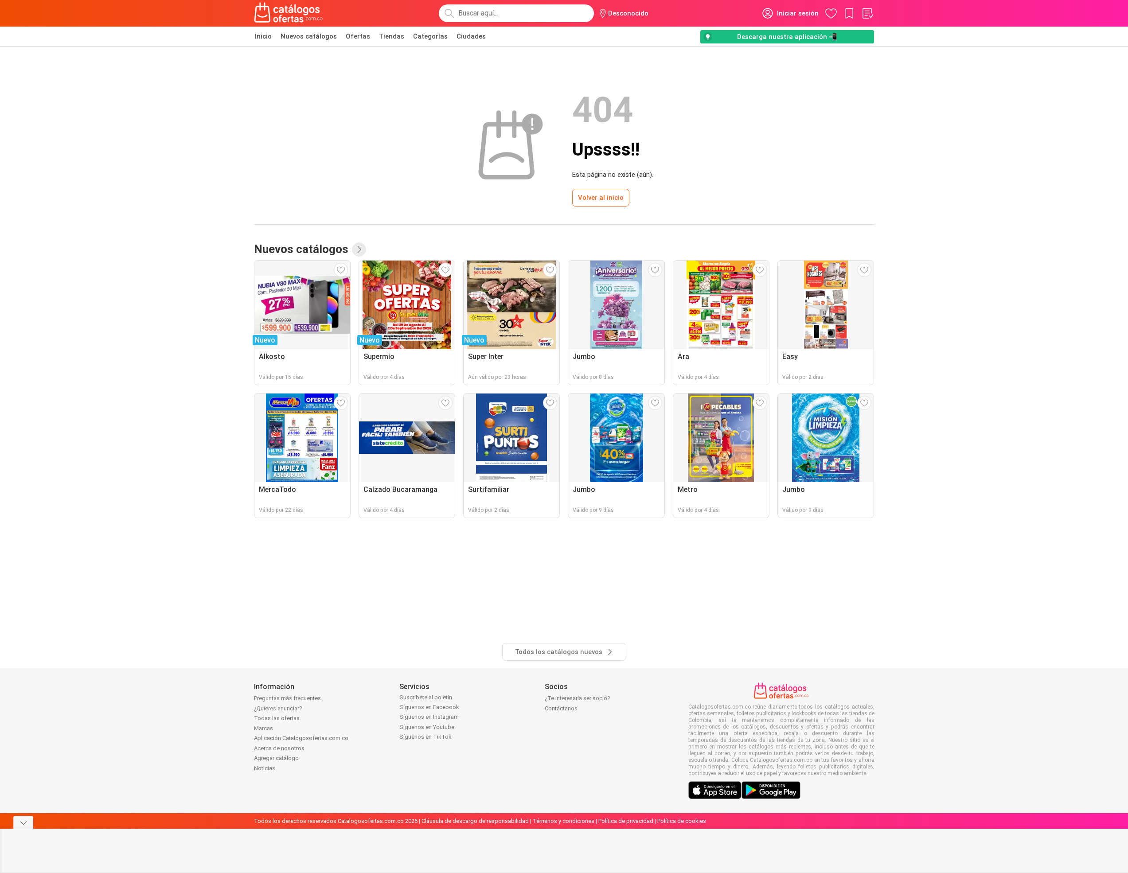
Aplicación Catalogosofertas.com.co (301, 738)
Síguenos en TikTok (425, 736)
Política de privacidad (625, 821)
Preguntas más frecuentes (287, 698)
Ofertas (358, 36)
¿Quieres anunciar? (278, 708)
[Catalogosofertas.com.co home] (288, 13)
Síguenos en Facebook (429, 707)
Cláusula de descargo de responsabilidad (475, 821)
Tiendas (391, 36)
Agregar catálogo (276, 758)
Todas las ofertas (277, 718)
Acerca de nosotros (279, 748)
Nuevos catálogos (309, 36)
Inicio (263, 36)
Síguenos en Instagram (429, 716)
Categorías (430, 36)
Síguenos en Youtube (426, 727)
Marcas (263, 728)
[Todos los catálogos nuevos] (359, 249)
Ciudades (471, 36)
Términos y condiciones (563, 821)
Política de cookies (681, 821)
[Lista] (867, 13)
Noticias (264, 768)
